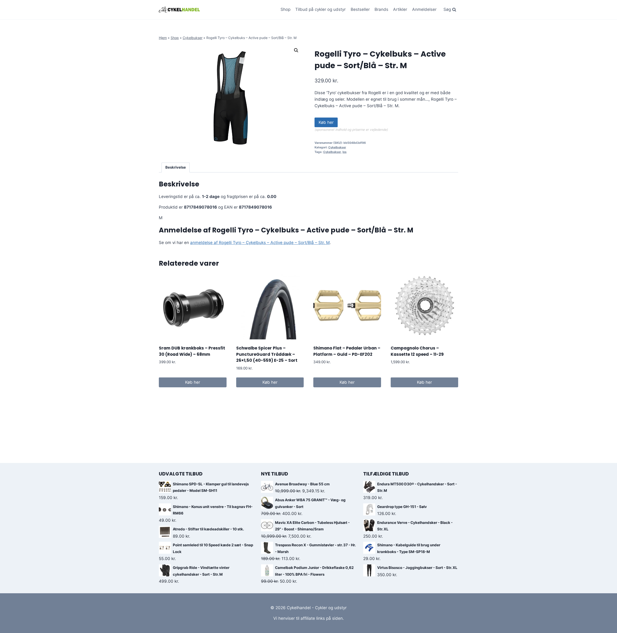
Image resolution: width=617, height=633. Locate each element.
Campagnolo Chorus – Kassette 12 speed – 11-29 (417, 351)
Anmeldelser (424, 9)
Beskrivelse (175, 167)
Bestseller (360, 9)
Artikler (400, 9)
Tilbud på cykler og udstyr (320, 9)
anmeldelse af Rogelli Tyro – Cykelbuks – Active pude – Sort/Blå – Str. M (260, 242)
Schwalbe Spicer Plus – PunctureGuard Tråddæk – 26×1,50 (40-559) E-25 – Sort (266, 354)
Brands (381, 9)
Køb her (326, 122)
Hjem (163, 38)
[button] (296, 50)
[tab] (175, 168)
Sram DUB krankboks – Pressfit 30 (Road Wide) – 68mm (192, 351)
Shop (285, 9)
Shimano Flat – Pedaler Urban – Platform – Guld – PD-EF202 (346, 351)
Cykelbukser (192, 38)
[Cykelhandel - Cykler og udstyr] (179, 9)
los (344, 152)
